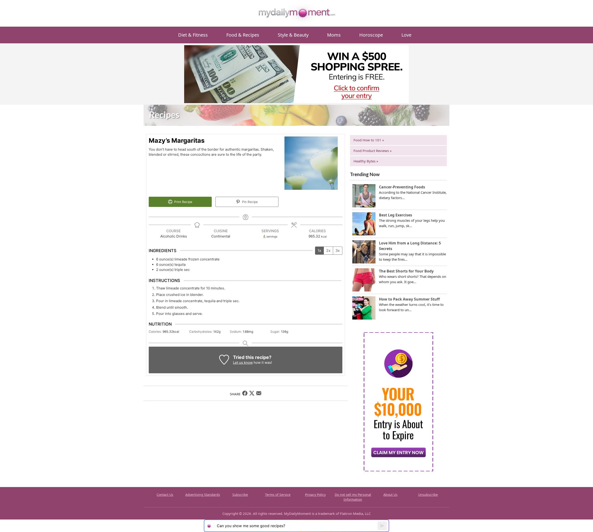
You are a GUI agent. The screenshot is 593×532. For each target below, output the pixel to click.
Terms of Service (277, 494)
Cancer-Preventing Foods (402, 187)
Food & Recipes (242, 35)
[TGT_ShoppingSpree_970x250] (296, 73)
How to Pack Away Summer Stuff (409, 299)
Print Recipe (182, 202)
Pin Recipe (249, 202)
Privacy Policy (315, 494)
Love (406, 35)
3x (337, 250)
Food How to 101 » (368, 140)
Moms (334, 35)
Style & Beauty (293, 35)
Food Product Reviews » (372, 150)
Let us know (243, 362)
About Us (390, 494)
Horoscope (371, 35)
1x (319, 250)
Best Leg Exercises (395, 215)
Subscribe (240, 494)
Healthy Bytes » (365, 161)
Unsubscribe (428, 494)
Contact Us (165, 494)
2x (328, 250)
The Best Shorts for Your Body (406, 271)
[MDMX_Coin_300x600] (398, 401)
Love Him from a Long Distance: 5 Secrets (410, 246)
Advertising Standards (202, 494)
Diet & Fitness (193, 35)
